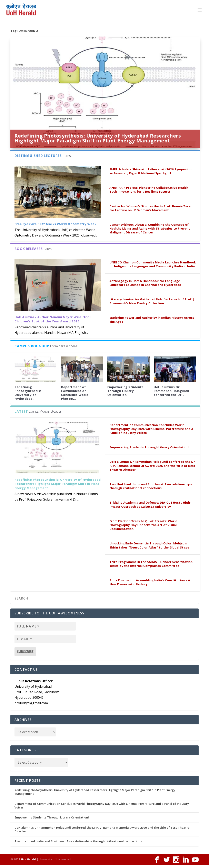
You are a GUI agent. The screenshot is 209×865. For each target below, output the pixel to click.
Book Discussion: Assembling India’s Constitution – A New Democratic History (149, 582)
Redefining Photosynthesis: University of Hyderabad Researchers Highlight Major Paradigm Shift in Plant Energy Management (97, 138)
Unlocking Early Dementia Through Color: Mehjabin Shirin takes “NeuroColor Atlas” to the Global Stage (149, 545)
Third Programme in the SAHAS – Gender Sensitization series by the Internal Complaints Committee (150, 564)
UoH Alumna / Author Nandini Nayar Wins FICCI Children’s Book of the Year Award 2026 (52, 319)
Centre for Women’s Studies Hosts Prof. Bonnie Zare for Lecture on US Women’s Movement (149, 208)
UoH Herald (28, 859)
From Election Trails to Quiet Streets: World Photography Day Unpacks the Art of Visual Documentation (143, 525)
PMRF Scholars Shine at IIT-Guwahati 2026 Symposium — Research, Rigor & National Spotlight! (150, 171)
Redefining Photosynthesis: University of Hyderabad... (27, 393)
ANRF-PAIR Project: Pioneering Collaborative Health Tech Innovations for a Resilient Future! (148, 189)
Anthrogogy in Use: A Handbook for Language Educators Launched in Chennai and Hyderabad (145, 283)
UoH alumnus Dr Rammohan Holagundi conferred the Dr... (171, 391)
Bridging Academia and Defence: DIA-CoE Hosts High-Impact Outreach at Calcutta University (150, 504)
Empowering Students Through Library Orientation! (125, 391)
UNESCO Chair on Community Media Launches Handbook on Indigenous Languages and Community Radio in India (152, 264)
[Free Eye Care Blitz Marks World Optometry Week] (57, 192)
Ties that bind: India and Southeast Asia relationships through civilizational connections (150, 486)
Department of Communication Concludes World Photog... (75, 393)
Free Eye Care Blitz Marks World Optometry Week (55, 224)
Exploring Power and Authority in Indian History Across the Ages (151, 319)
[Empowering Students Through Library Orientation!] (128, 369)
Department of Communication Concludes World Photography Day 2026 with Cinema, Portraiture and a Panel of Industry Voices (151, 429)
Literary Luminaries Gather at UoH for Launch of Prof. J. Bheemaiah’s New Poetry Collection (152, 301)
